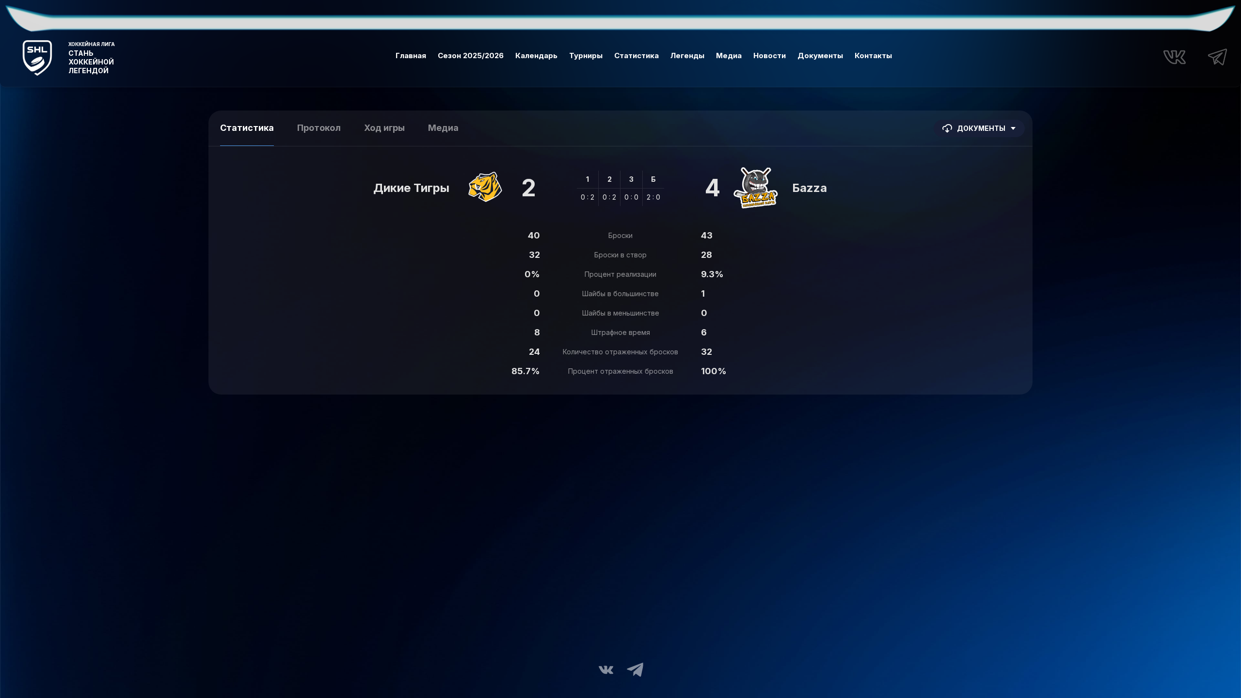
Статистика (636, 55)
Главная (411, 55)
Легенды (687, 55)
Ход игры (384, 128)
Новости (769, 55)
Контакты (873, 55)
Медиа (729, 55)
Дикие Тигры (411, 188)
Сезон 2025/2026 (471, 55)
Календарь (536, 55)
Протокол (319, 128)
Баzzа (809, 188)
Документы (820, 55)
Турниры (586, 55)
